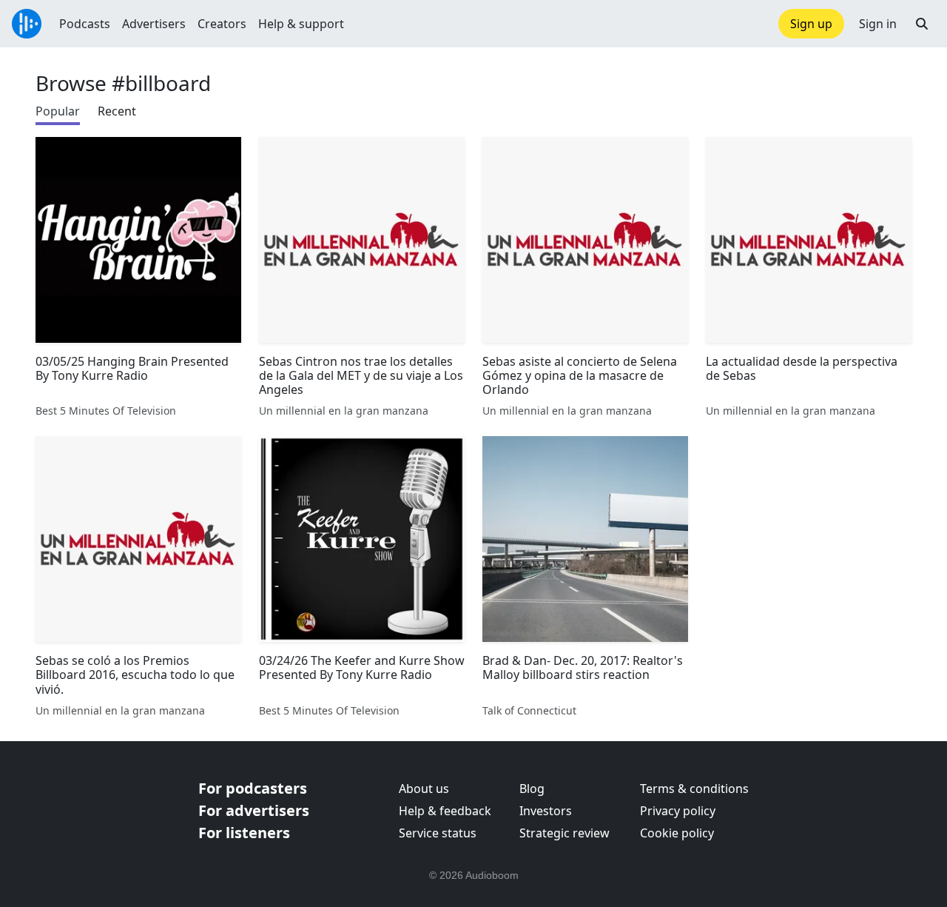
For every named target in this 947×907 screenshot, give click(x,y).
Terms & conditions (694, 788)
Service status (437, 833)
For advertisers (253, 810)
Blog (532, 788)
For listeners (244, 833)
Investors (545, 811)
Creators (222, 24)
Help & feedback (445, 811)
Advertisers (154, 24)
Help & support (301, 24)
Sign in (878, 24)
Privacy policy (677, 811)
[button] (922, 24)
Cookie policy (677, 833)
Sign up (811, 24)
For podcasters (252, 788)
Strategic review (564, 833)
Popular (58, 111)
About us (424, 788)
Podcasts (84, 24)
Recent (117, 111)
